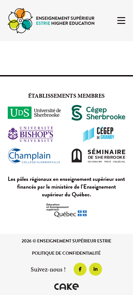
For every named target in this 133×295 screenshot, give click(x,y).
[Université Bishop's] (34, 134)
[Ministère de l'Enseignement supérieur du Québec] (66, 210)
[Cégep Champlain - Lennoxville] (34, 155)
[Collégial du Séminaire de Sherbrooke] (98, 155)
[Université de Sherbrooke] (34, 113)
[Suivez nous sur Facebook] (80, 269)
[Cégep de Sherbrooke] (98, 113)
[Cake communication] (66, 286)
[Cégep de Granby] (98, 134)
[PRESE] (51, 20)
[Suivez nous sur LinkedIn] (95, 269)
